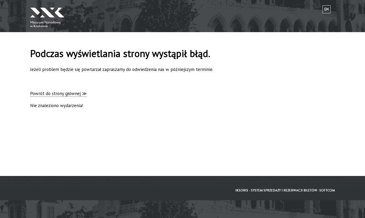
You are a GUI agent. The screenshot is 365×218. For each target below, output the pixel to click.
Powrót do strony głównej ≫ (58, 93)
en (326, 9)
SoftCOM (327, 190)
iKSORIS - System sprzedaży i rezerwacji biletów (276, 190)
